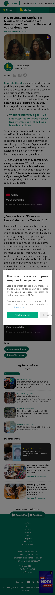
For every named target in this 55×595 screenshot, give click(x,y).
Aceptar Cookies (22, 315)
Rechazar (45, 315)
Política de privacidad (16, 307)
